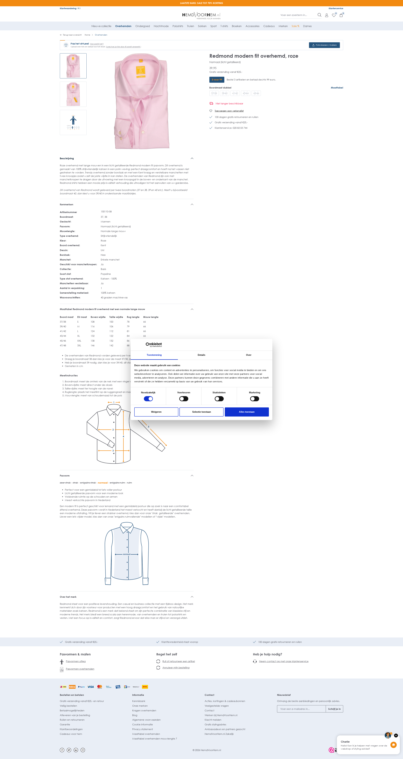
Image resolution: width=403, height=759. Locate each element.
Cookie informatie (142, 724)
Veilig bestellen (68, 705)
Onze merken (140, 705)
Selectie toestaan (201, 411)
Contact (209, 694)
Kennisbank (138, 701)
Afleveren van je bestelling (75, 715)
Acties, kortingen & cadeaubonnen (225, 701)
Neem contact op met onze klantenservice (284, 661)
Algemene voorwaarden (146, 719)
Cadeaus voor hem (71, 733)
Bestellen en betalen (72, 694)
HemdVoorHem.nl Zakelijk (219, 733)
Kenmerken (66, 204)
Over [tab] (248, 355)
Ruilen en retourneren (72, 719)
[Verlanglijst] (332, 15)
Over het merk (68, 596)
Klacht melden (213, 719)
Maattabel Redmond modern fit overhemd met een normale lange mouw (102, 309)
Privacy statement (142, 729)
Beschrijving (67, 158)
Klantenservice (336, 8)
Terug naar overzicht (72, 35)
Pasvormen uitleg (76, 661)
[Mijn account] (325, 15)
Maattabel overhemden (146, 733)
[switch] (183, 398)
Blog (134, 715)
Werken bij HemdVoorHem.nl (221, 715)
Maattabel (337, 87)
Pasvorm (65, 475)
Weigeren (156, 411)
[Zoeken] (319, 15)
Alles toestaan (247, 411)
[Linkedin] (76, 750)
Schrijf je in (334, 708)
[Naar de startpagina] (201, 15)
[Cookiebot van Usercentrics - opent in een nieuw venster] (148, 344)
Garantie (65, 724)
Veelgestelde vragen (217, 705)
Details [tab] (201, 355)
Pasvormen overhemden (80, 668)
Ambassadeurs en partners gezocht (225, 729)
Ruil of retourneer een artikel (178, 661)
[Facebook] (62, 750)
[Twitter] (69, 750)
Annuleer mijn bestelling (176, 667)
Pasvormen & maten (75, 654)
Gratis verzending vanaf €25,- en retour (82, 701)
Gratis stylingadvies (215, 724)
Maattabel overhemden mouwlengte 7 (154, 738)
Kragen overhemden (144, 710)
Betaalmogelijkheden (72, 710)
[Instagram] (83, 750)
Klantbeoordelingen (71, 729)
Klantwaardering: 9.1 (70, 8)
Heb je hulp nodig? (267, 654)
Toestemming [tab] (154, 355)
